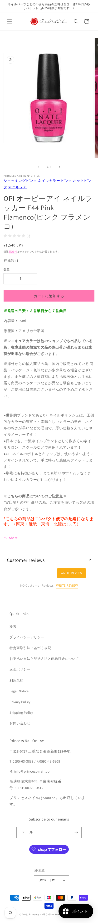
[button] (9, 21)
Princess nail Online (41, 914)
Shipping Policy (21, 712)
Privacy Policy (20, 702)
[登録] (76, 832)
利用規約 (16, 680)
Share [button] (13, 538)
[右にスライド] (59, 167)
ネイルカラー (49, 180)
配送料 (13, 251)
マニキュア (17, 187)
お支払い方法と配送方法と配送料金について (44, 658)
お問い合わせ (20, 723)
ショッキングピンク (20, 180)
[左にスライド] (38, 167)
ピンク (66, 180)
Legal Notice (19, 691)
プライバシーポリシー (27, 637)
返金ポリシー (20, 669)
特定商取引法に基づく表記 (30, 648)
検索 (13, 626)
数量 (7, 269)
